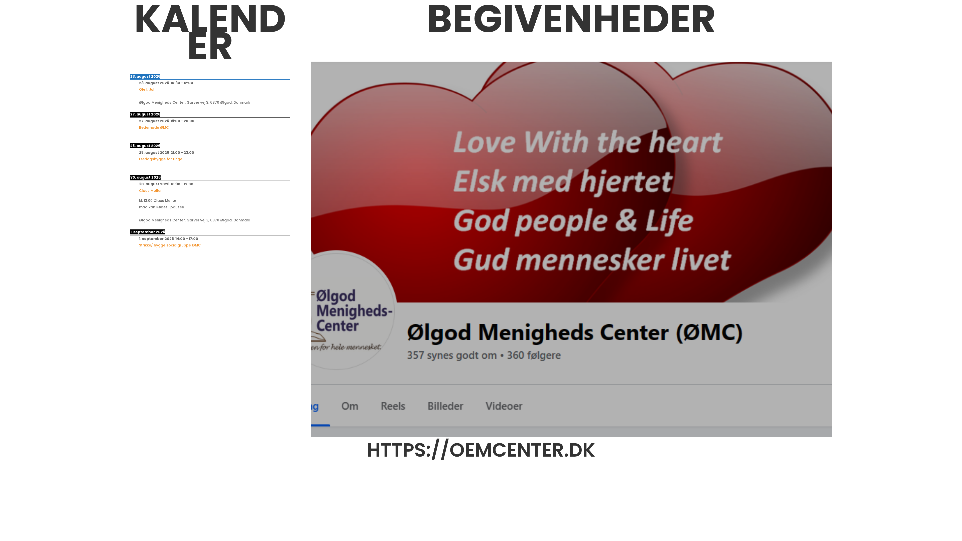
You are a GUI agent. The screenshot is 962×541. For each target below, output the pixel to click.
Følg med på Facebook (571, 213)
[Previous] (210, 64)
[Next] (210, 70)
